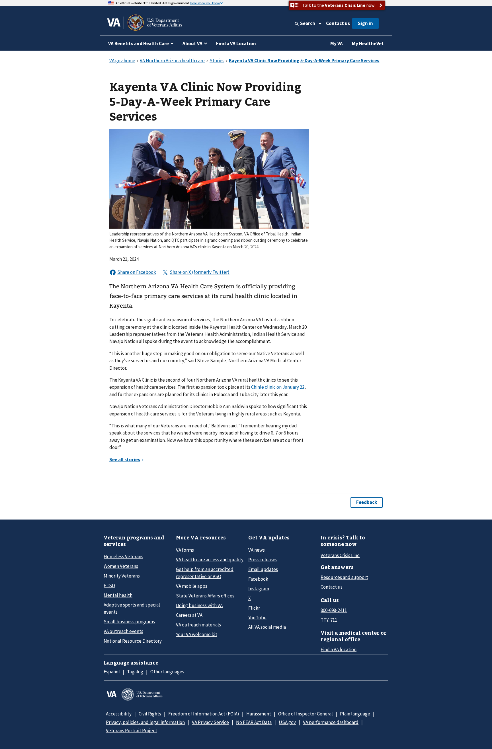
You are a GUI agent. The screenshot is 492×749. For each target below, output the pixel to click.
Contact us (338, 23)
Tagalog (135, 672)
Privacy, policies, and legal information (145, 722)
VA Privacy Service (210, 722)
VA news (256, 550)
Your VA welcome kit (196, 634)
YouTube (257, 617)
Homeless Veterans (123, 556)
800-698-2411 (334, 610)
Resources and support (344, 577)
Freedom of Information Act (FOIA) (203, 714)
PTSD (109, 585)
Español (112, 672)
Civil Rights (150, 714)
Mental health (118, 595)
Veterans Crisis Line (340, 555)
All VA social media (267, 627)
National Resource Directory (133, 641)
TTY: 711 (329, 620)
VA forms (185, 550)
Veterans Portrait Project (131, 730)
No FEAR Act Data (254, 722)
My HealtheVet (368, 43)
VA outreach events (123, 631)
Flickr (254, 608)
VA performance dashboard (330, 722)
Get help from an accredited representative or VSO (204, 573)
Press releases (262, 559)
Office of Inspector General (305, 714)
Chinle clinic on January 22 (277, 387)
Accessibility (119, 714)
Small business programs (129, 621)
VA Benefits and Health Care (138, 43)
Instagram (258, 588)
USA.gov (287, 722)
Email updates (263, 569)
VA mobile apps (191, 586)
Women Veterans (121, 566)
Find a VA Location (236, 43)
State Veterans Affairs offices (205, 596)
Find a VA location (338, 649)
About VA (192, 43)
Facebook (258, 579)
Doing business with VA (199, 605)
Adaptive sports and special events (132, 608)
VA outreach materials (198, 625)
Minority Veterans (122, 576)
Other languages (167, 672)
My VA (336, 43)
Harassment (258, 714)
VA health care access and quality (209, 559)
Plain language (355, 714)
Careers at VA (189, 615)
